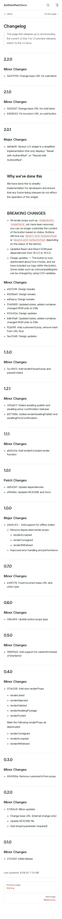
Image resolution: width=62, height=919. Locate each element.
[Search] (48, 5)
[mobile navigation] (57, 5)
